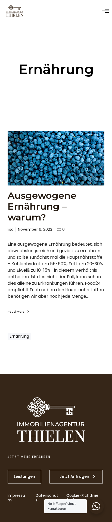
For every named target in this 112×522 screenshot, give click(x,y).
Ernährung (19, 336)
